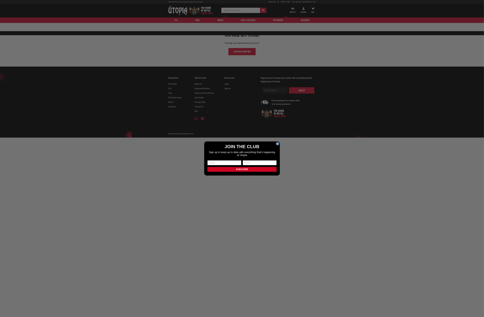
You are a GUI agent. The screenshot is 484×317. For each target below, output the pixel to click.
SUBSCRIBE (242, 169)
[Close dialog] (277, 143)
